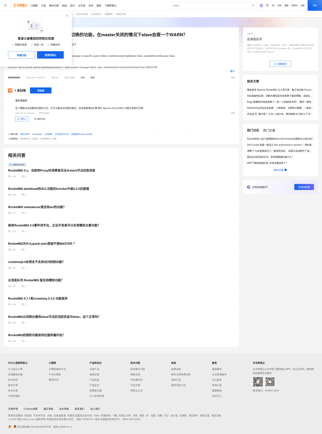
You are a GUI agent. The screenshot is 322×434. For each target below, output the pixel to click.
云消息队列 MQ (62, 134)
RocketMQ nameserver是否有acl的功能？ (37, 207)
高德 (141, 415)
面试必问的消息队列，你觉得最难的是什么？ (270, 156)
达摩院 (183, 415)
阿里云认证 (136, 390)
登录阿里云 (50, 55)
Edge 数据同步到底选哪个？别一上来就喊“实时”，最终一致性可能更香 (284, 101)
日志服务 (48, 134)
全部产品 (94, 369)
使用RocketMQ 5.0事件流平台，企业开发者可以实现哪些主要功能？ (54, 225)
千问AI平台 (39, 415)
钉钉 (166, 415)
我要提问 (282, 63)
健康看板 (217, 390)
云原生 (35, 138)
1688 (96, 415)
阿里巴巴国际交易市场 (79, 415)
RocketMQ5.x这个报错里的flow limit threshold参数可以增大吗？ (280, 138)
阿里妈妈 (106, 415)
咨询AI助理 (304, 187)
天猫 (49, 415)
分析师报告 (14, 395)
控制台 (294, 5)
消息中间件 (25, 134)
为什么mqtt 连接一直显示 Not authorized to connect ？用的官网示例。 (284, 144)
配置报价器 (96, 390)
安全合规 (13, 390)
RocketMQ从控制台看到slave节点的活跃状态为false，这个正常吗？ (54, 317)
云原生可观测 (82, 14)
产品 (43, 5)
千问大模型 (55, 374)
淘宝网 (28, 415)
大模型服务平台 (57, 369)
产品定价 (94, 385)
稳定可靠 (13, 385)
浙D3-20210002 (131, 419)
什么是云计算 (15, 369)
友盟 (153, 415)
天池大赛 (135, 385)
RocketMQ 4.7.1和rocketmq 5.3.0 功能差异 (38, 298)
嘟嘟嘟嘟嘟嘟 (14, 77)
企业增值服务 (219, 374)
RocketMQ (37, 134)
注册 (303, 5)
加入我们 (95, 408)
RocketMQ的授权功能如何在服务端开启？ (36, 335)
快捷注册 (21, 55)
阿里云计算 (125, 415)
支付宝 (174, 415)
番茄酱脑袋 (21, 100)
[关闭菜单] (5, 5)
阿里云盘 (205, 415)
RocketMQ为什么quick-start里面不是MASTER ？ (42, 243)
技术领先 (13, 379)
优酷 (159, 415)
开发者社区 (25, 138)
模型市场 (54, 379)
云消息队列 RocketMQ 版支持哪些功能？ (36, 280)
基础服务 (217, 369)
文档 (279, 5)
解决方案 (54, 5)
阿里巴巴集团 (15, 415)
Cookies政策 (31, 408)
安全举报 (64, 408)
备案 (286, 5)
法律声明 (13, 408)
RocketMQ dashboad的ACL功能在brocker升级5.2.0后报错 (48, 188)
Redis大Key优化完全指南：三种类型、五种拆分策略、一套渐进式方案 (283, 107)
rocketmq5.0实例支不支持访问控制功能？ (36, 262)
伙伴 (91, 5)
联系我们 (80, 408)
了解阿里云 (110, 5)
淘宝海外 (193, 415)
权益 (64, 5)
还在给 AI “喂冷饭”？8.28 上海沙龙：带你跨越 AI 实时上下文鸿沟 (281, 113)
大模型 (34, 5)
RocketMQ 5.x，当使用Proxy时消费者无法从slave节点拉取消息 (51, 170)
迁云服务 (217, 379)
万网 (135, 415)
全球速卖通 (60, 415)
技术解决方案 (137, 369)
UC (147, 415)
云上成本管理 (97, 395)
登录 (315, 5)
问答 (54, 138)
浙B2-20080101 (85, 419)
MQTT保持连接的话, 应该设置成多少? (267, 162)
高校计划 (176, 379)
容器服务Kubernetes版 (81, 134)
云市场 (81, 5)
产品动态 (94, 379)
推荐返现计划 (178, 385)
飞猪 (114, 415)
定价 (72, 5)
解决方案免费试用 (181, 374)
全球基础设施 (15, 374)
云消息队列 (96, 14)
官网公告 (217, 385)
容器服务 (109, 14)
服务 (99, 5)
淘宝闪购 (216, 415)
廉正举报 (48, 408)
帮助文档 (135, 374)
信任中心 (217, 395)
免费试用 (94, 374)
